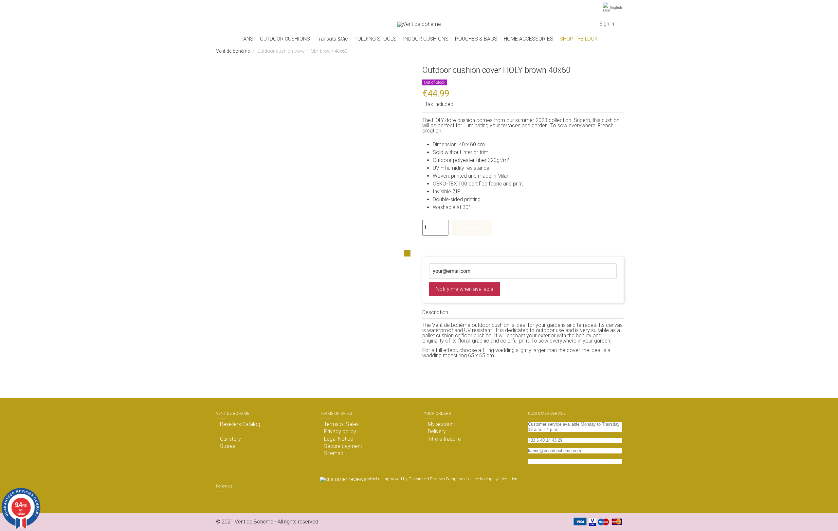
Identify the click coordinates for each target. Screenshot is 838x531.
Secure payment (343, 446)
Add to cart (473, 227)
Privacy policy (340, 431)
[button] (285, 38)
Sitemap (333, 453)
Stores (227, 446)
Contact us (538, 461)
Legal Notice (338, 439)
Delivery (437, 431)
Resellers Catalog (240, 424)
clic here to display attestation (491, 478)
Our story (230, 439)
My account (441, 424)
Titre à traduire (444, 439)
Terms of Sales (341, 424)
